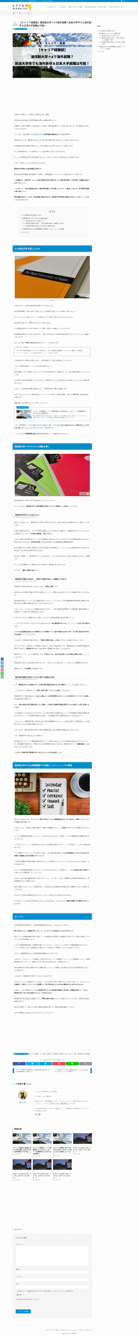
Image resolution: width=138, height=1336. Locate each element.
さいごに (26, 232)
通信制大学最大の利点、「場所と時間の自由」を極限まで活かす (45, 223)
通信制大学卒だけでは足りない (35, 221)
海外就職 (55, 1054)
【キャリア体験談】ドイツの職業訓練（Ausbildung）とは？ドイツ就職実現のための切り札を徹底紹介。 (60, 412)
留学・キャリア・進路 (70, 1054)
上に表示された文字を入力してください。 (28, 1299)
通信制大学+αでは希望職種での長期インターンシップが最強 (43, 229)
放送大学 (47, 428)
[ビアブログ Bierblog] (22, 7)
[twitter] (39, 1114)
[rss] (121, 1)
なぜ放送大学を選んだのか (32, 215)
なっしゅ (22, 1102)
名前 (18, 1269)
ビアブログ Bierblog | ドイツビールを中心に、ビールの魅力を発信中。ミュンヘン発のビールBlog (49, 350)
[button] (19, 1063)
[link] (36, 1114)
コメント (19, 1244)
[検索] (124, 1)
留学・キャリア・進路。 (20, 28)
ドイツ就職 (43, 1054)
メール (18, 1276)
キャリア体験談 (35, 1054)
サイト (18, 1284)
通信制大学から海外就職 (84, 1054)
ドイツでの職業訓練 (77, 623)
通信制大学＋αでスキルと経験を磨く (35, 218)
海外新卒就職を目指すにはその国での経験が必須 (40, 226)
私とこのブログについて (62, 1330)
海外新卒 (61, 1054)
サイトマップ (50, 1330)
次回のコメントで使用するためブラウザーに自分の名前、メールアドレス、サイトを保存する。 (46, 1291)
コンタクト (74, 1330)
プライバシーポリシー (85, 1330)
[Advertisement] (52, 94)
